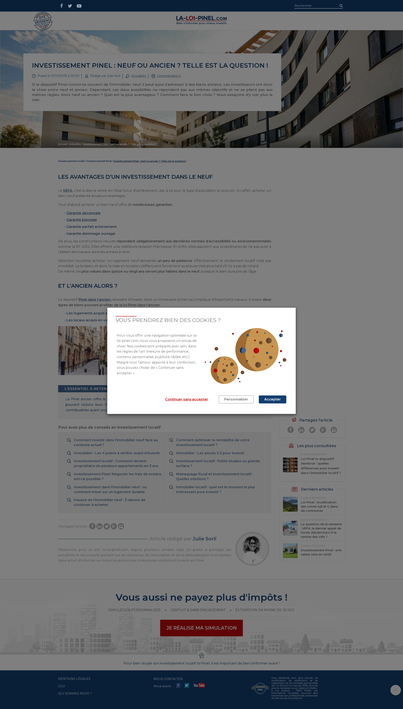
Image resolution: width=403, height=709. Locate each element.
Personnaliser (236, 399)
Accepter (272, 399)
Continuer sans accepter (186, 399)
